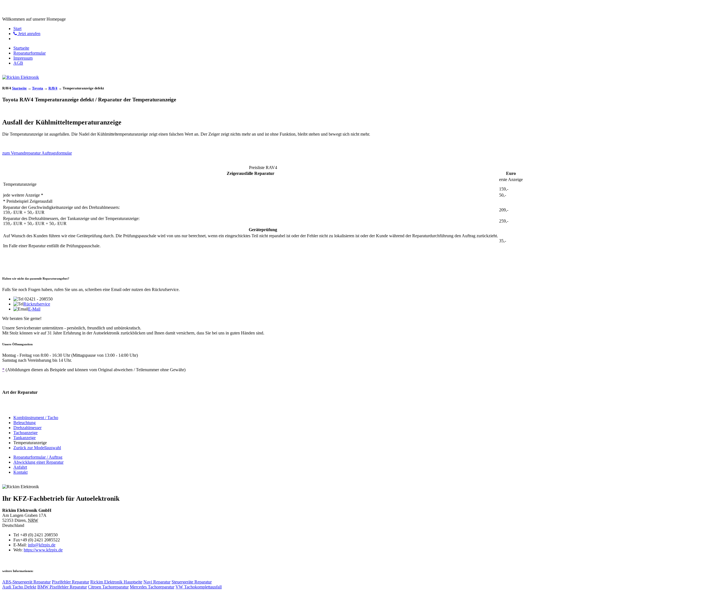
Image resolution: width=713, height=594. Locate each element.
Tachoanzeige (25, 432)
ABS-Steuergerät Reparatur (26, 582)
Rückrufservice (36, 304)
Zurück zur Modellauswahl (37, 447)
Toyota (37, 88)
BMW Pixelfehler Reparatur (62, 587)
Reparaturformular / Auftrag (37, 457)
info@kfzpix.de (41, 544)
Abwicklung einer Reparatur (38, 462)
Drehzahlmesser (27, 427)
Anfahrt (20, 467)
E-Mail (34, 309)
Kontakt (20, 472)
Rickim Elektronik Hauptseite (116, 582)
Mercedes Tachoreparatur (152, 587)
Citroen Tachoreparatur (108, 587)
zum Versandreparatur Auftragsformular (37, 153)
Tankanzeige (24, 437)
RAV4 (52, 88)
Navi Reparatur (156, 582)
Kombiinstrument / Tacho (35, 417)
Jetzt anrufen (28, 33)
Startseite (21, 48)
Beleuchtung (24, 422)
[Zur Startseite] (20, 77)
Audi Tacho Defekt (19, 587)
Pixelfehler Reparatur (70, 582)
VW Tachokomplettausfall (198, 587)
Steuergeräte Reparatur (192, 582)
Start (17, 28)
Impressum (23, 58)
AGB (18, 63)
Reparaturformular (29, 53)
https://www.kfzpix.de (43, 549)
